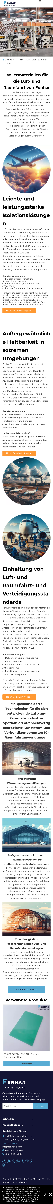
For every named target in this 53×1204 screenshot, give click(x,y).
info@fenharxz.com (12, 1147)
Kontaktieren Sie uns (26, 989)
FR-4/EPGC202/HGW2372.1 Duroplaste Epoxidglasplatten (22, 1055)
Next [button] (51, 1036)
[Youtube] (18, 1161)
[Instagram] (22, 1161)
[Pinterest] (27, 1161)
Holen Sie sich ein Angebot (19, 310)
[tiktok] (4, 1165)
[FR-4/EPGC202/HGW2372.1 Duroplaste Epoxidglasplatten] (26, 1028)
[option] (26, 1035)
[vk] (31, 1161)
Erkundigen (27, 1064)
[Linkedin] (8, 1161)
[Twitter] (13, 1161)
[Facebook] (4, 1161)
